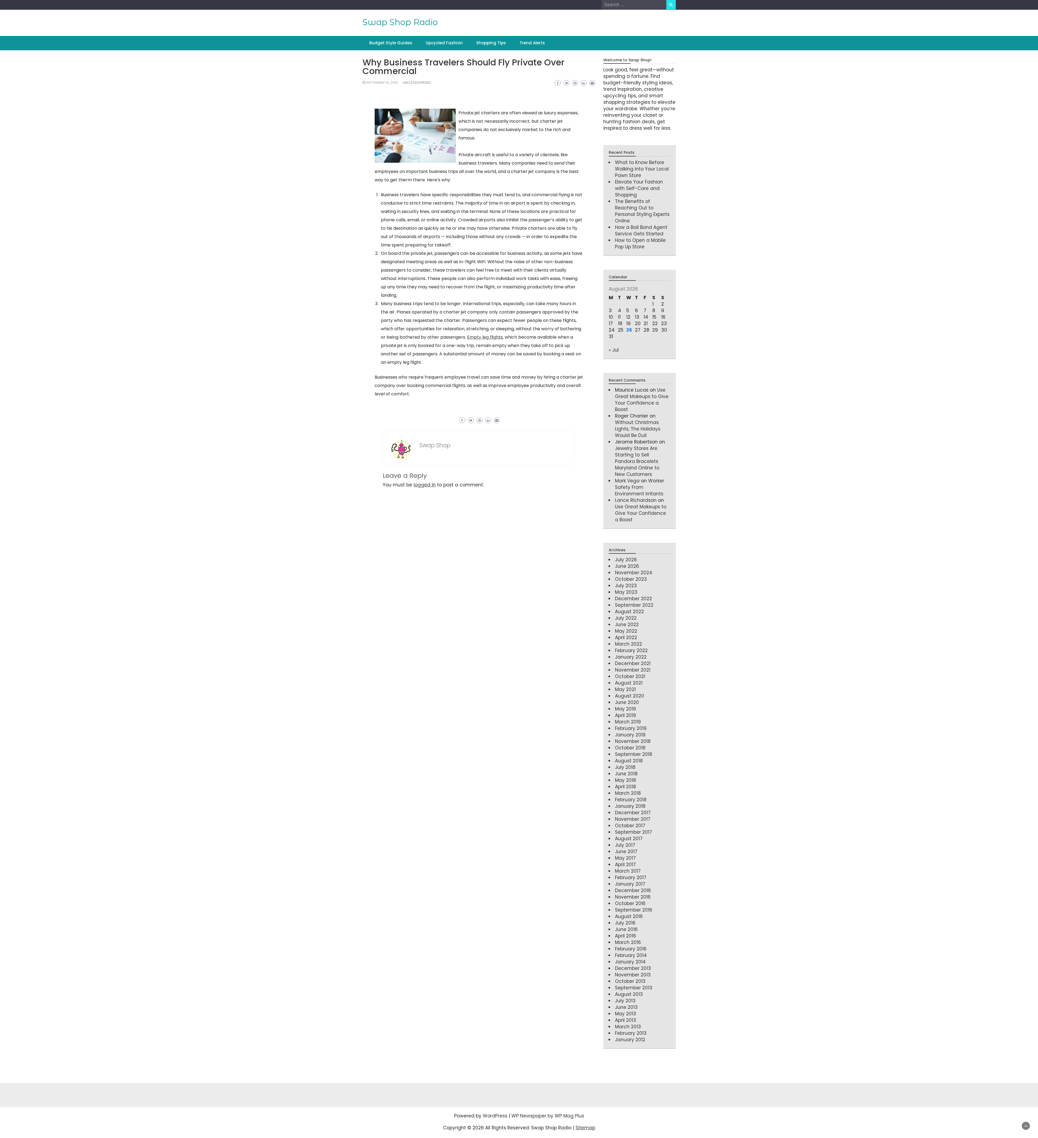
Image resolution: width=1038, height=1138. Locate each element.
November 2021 (632, 670)
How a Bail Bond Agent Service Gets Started (641, 230)
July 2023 (626, 585)
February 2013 (631, 1033)
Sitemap (585, 1127)
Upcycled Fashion (444, 43)
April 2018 (625, 786)
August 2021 (629, 683)
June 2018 (626, 773)
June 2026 (627, 566)
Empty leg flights (485, 337)
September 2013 (633, 988)
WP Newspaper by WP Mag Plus (547, 1116)
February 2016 (631, 949)
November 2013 (633, 975)
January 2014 (630, 962)
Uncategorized (417, 82)
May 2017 (625, 858)
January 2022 (631, 657)
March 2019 (628, 722)
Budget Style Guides (390, 43)
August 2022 (629, 611)
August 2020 (629, 696)
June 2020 (627, 702)
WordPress (495, 1116)
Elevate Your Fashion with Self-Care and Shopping (639, 188)
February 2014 (631, 955)
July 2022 (626, 618)
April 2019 (625, 715)
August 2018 (629, 760)
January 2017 (630, 884)
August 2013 (629, 994)
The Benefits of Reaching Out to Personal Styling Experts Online (642, 211)
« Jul (614, 350)
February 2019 (631, 728)
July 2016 (625, 923)
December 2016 (633, 890)
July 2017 (625, 845)
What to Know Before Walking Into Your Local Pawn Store (642, 169)
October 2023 (631, 579)
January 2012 (630, 1039)
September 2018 (633, 754)
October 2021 (630, 676)
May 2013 (625, 1013)
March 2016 (628, 942)
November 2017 (632, 819)
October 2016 (630, 903)
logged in (425, 485)
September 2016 (633, 910)
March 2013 (628, 1026)
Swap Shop (435, 445)
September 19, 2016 (382, 82)
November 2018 (633, 741)
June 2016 (626, 929)
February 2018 (631, 799)
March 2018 (628, 793)
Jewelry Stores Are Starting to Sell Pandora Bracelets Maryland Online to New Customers (637, 461)
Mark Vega (627, 481)
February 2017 (630, 877)
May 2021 (625, 689)
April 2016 (625, 936)
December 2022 (633, 598)
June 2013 (626, 1007)
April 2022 (626, 637)
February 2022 (631, 650)
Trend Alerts (532, 43)
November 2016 (633, 897)
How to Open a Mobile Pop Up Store (640, 243)
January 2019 (630, 735)
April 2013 (625, 1020)
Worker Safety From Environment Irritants (639, 487)
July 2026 (626, 559)
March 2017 (628, 871)
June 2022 (627, 624)
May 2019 (625, 709)
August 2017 (629, 838)
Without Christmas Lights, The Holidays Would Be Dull (637, 429)
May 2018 (625, 780)
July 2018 (625, 767)
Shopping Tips (491, 43)
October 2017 (630, 825)
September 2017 (633, 832)
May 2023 (626, 592)
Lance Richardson (636, 500)
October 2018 (630, 748)
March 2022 (628, 644)
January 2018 (630, 806)
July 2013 (625, 1000)
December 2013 (633, 968)
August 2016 (629, 916)
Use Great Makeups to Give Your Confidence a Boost (641, 400)
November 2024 (633, 572)
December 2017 (633, 812)
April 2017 (625, 864)
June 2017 (626, 851)
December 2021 (633, 663)
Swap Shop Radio (400, 22)
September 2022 (634, 605)
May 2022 (626, 631)
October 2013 (630, 981)
